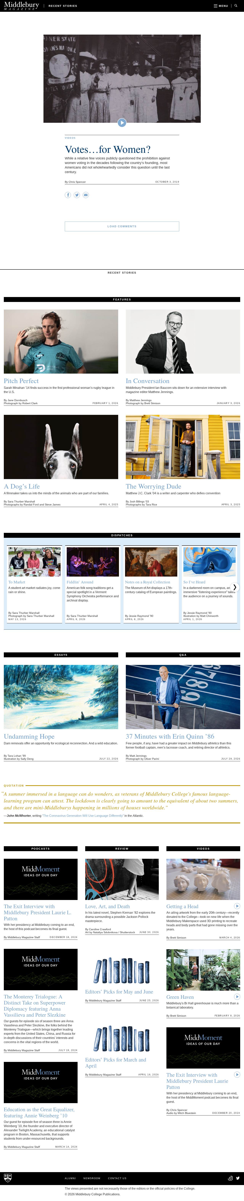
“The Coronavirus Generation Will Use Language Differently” (83, 815)
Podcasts (40, 848)
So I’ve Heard (194, 582)
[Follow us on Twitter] (238, 1178)
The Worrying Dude (153, 486)
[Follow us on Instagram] (230, 1179)
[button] (9, 587)
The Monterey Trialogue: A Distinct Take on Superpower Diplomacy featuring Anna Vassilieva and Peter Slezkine (35, 1005)
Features (122, 299)
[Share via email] (86, 197)
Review (121, 848)
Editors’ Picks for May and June (119, 991)
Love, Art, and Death (107, 906)
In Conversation (147, 380)
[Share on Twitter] (77, 197)
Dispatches (122, 535)
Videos (70, 138)
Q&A (183, 654)
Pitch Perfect (21, 380)
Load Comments (122, 226)
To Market (16, 582)
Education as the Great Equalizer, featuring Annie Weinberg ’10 (39, 1112)
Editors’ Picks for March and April (115, 1062)
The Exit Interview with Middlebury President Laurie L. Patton (37, 912)
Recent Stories (63, 5)
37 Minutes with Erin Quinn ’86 (170, 736)
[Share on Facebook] (68, 197)
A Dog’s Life (22, 486)
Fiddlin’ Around (80, 582)
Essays (61, 654)
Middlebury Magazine (21, 6)
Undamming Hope (29, 736)
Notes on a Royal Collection (147, 582)
